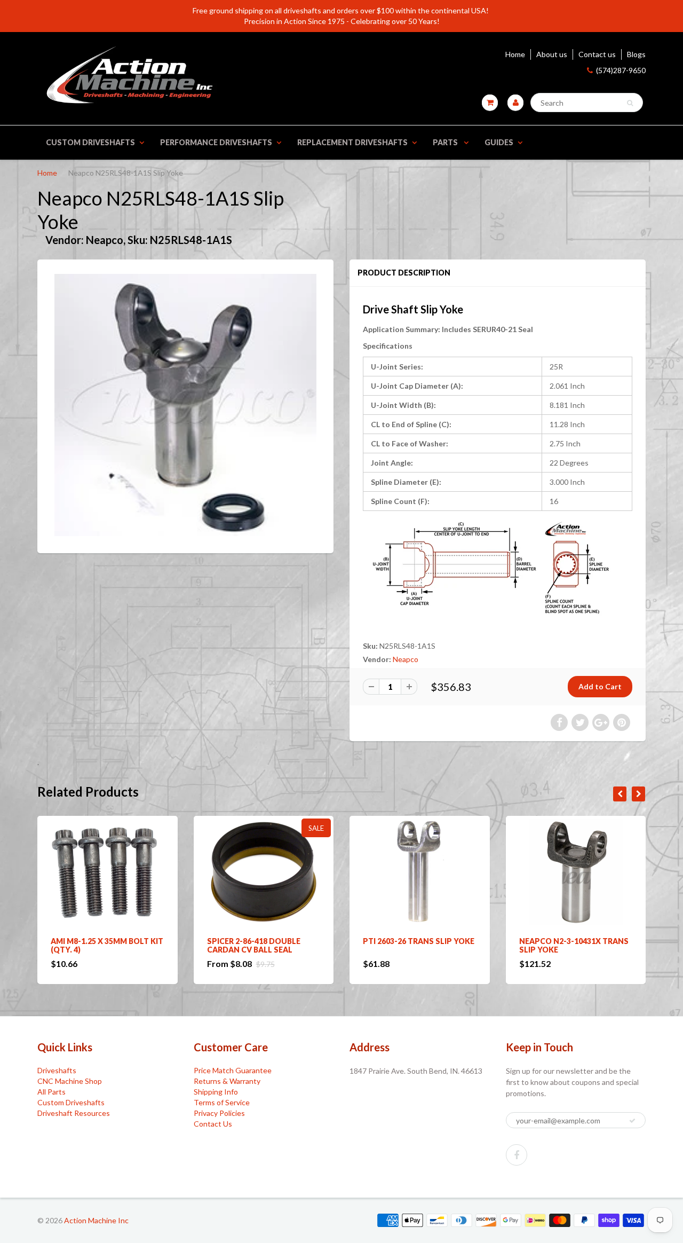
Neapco (405, 659)
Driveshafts (56, 1070)
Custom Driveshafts (90, 142)
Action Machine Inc (96, 1220)
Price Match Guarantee (233, 1070)
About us (551, 54)
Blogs (636, 54)
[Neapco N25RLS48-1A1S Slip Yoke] (185, 405)
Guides (499, 142)
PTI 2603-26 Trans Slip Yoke (418, 941)
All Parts (51, 1091)
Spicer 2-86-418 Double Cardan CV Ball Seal (253, 945)
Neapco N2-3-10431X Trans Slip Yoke (574, 945)
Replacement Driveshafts (352, 142)
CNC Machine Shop (69, 1080)
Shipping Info (216, 1091)
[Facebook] (516, 1155)
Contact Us (213, 1123)
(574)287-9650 (621, 70)
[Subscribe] (632, 1120)
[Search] (629, 103)
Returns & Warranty (227, 1080)
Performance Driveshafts (216, 142)
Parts (446, 142)
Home (515, 54)
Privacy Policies (219, 1113)
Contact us (597, 54)
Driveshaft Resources (73, 1113)
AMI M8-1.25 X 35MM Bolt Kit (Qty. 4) (107, 945)
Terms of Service (222, 1102)
